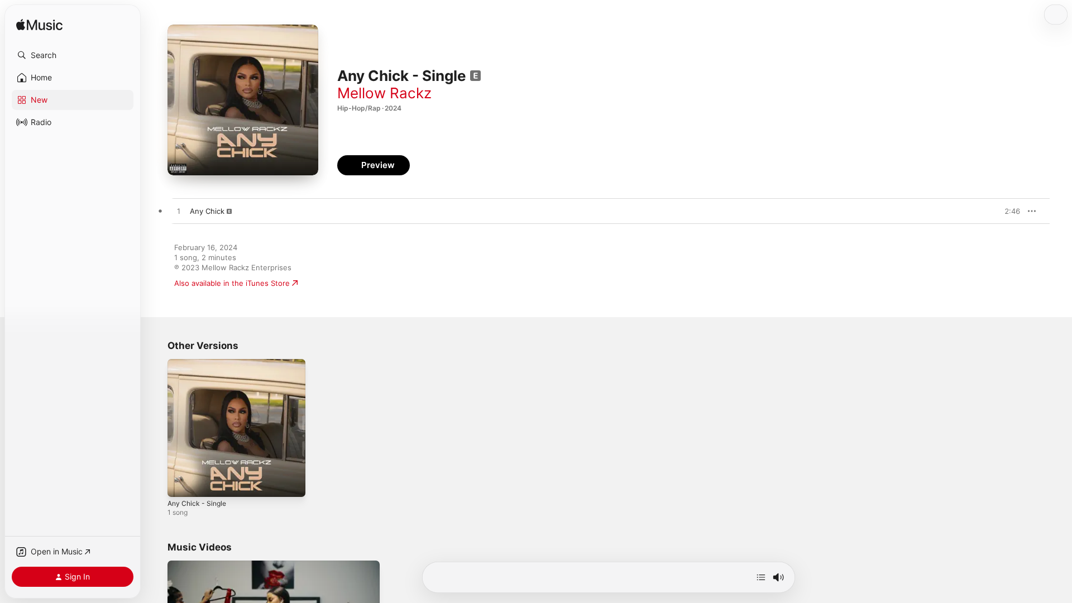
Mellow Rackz (384, 93)
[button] (72, 55)
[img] (39, 25)
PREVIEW (1008, 211)
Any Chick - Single (199, 363)
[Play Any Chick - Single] (181, 483)
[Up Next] (761, 577)
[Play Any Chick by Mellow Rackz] (179, 212)
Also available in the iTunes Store (232, 283)
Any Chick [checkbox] (207, 211)
